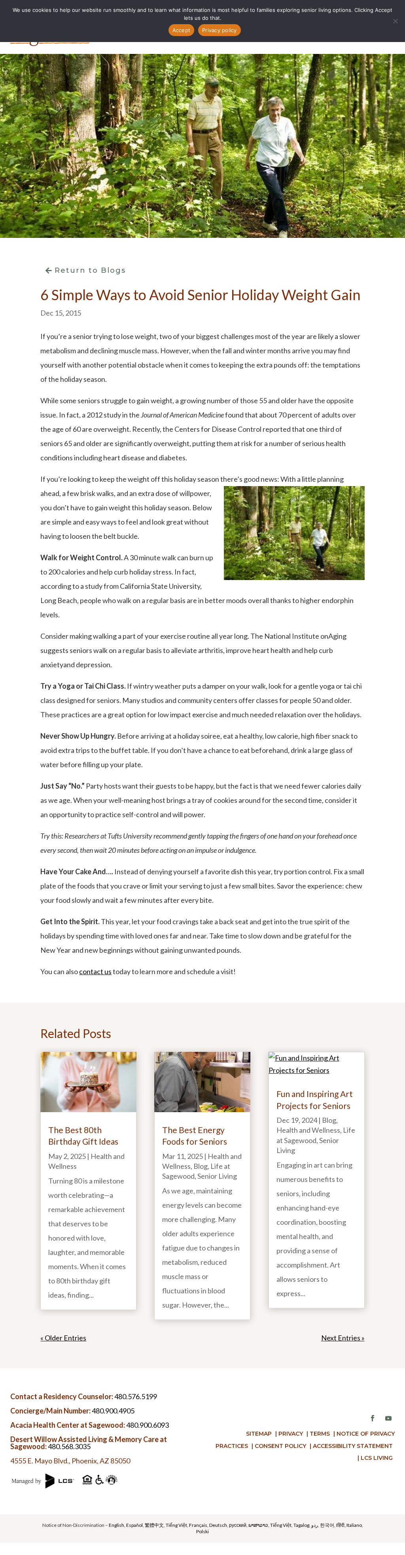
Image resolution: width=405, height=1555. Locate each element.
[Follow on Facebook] (372, 1418)
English (116, 1525)
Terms (320, 1433)
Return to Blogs (90, 270)
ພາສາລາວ (258, 1525)
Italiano (354, 1525)
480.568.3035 (69, 1446)
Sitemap (259, 1433)
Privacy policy (219, 30)
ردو (314, 1525)
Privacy (290, 1433)
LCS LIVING (377, 1457)
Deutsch (218, 1525)
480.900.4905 (113, 1410)
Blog (200, 1166)
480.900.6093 (147, 1425)
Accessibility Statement (353, 1446)
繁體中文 (154, 1525)
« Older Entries (63, 1337)
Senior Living (217, 1176)
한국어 (327, 1525)
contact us (95, 971)
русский (237, 1525)
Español (134, 1525)
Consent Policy (280, 1446)
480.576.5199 (135, 1396)
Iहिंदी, (341, 1525)
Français (198, 1525)
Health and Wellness (308, 1130)
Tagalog (301, 1525)
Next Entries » (343, 1337)
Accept (181, 30)
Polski (202, 1531)
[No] (395, 21)
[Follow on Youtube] (388, 1418)
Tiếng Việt (176, 1525)
